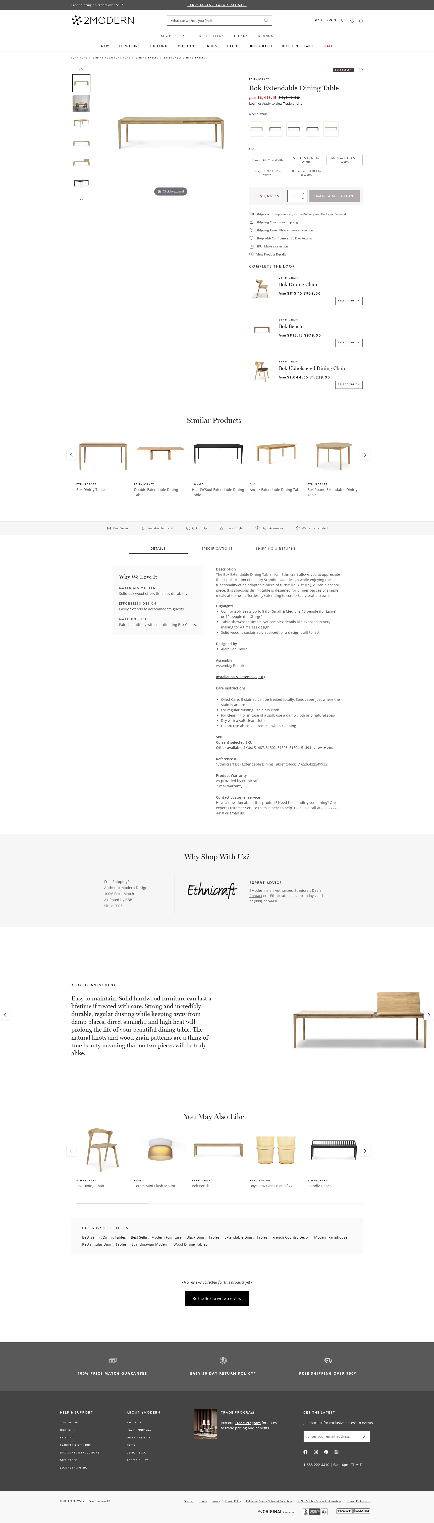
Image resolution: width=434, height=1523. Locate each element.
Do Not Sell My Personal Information (319, 1501)
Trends (241, 36)
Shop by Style (175, 36)
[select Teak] (275, 129)
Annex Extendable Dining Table (276, 489)
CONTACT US (69, 1422)
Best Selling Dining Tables (104, 1237)
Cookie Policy (233, 1501)
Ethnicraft (259, 79)
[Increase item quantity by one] (304, 192)
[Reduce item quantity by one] (304, 199)
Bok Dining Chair (298, 284)
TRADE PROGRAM (139, 1430)
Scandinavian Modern (150, 1244)
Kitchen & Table (298, 46)
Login (253, 103)
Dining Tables (147, 57)
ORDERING (68, 1430)
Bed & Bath (261, 46)
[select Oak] (256, 129)
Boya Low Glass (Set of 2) (271, 1185)
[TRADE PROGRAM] (238, 1425)
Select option (349, 300)
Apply (266, 103)
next (429, 1015)
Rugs (212, 46)
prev (5, 1015)
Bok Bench (290, 326)
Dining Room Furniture (111, 57)
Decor (233, 46)
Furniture (129, 46)
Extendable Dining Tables (184, 57)
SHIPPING (67, 1437)
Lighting (159, 46)
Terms (203, 1501)
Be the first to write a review (217, 1298)
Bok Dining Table (90, 489)
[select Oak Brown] (312, 129)
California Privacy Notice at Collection (269, 1501)
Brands (265, 36)
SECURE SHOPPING (73, 1467)
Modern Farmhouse (330, 1237)
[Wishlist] (343, 21)
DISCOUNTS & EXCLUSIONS (79, 1452)
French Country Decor (291, 1237)
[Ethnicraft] (212, 891)
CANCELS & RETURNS (75, 1445)
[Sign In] (352, 21)
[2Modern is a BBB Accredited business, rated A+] (316, 1513)
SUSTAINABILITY (139, 1437)
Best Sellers (211, 36)
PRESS (131, 1445)
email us (237, 813)
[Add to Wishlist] (361, 70)
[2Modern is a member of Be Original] (276, 1511)
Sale (328, 46)
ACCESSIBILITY (137, 1460)
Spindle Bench (319, 1185)
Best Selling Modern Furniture (156, 1237)
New (105, 46)
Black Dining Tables (203, 1237)
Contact (255, 895)
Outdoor (187, 46)
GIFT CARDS (69, 1460)
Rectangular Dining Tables (104, 1244)
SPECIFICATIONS (217, 548)
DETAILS (158, 548)
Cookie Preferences (358, 1501)
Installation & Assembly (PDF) (240, 676)
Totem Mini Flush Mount (154, 1185)
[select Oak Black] (293, 129)
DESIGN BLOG (136, 1452)
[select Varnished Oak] (331, 129)
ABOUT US (134, 1422)
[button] (361, 21)
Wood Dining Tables (190, 1244)
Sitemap (189, 1501)
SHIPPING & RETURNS (276, 548)
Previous (98, 132)
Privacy (216, 1501)
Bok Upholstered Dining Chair (312, 368)
